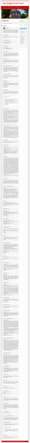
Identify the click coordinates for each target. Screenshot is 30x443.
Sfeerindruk (19, 8)
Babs (5, 396)
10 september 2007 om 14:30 (8, 353)
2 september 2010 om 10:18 (7, 201)
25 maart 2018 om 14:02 (7, 46)
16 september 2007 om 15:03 (8, 338)
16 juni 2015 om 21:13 (7, 140)
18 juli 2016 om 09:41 (7, 90)
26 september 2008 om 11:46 (8, 256)
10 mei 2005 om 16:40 (7, 416)
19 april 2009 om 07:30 (7, 227)
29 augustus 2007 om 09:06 (7, 366)
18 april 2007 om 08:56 (7, 386)
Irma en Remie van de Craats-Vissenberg (10, 124)
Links (22, 8)
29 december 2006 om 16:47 (8, 391)
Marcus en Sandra (7, 304)
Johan (6, 385)
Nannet (6, 80)
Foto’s (13, 8)
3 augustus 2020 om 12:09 (7, 28)
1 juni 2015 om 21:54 (7, 145)
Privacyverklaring (23, 441)
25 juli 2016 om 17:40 (7, 81)
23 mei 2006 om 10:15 (7, 403)
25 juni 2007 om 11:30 (7, 380)
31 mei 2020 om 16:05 (7, 35)
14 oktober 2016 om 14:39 (7, 74)
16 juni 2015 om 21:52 (7, 125)
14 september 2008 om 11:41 (8, 273)
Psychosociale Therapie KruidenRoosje (6, 8)
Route (15, 8)
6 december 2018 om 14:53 (7, 40)
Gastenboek (21, 40)
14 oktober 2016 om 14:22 (8, 96)
